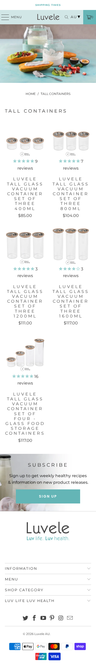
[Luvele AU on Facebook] (34, 618)
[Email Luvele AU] (70, 618)
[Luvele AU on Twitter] (25, 618)
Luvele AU (42, 634)
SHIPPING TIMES (48, 5)
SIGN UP (48, 496)
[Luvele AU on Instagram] (61, 618)
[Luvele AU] (48, 17)
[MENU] (3, 17)
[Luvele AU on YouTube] (43, 618)
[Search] (65, 17)
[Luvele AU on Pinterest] (52, 618)
